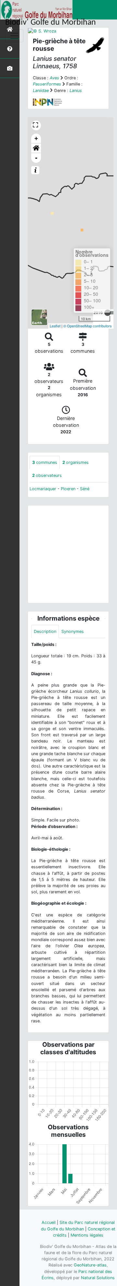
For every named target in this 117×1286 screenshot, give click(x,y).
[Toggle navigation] (14, 35)
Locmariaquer (43, 488)
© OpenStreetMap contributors (87, 325)
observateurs (47, 475)
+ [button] (36, 138)
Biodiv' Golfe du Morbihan (50, 22)
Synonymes (72, 631)
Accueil (49, 1222)
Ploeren (68, 488)
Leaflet (55, 325)
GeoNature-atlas (90, 1265)
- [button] (36, 157)
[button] (36, 148)
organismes (75, 462)
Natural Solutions (98, 1277)
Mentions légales (87, 1235)
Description (45, 631)
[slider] (107, 312)
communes (44, 462)
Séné (84, 488)
